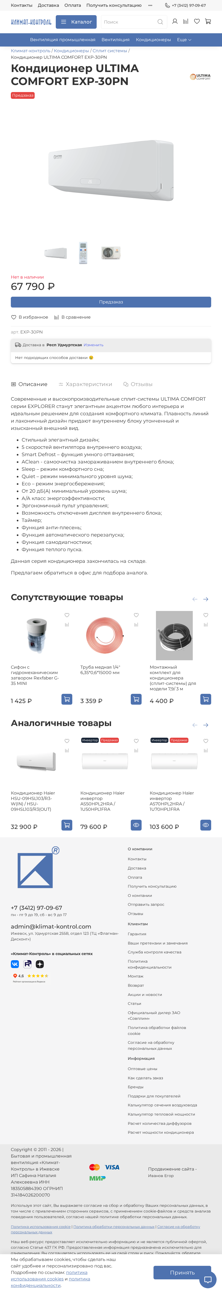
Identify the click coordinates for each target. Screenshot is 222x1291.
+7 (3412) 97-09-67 (189, 5)
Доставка (48, 5)
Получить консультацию (114, 5)
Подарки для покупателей (154, 1096)
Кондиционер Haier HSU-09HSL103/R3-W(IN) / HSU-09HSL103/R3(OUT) (33, 801)
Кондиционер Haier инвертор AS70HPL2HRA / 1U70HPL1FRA (172, 801)
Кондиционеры (153, 39)
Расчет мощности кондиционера (161, 1132)
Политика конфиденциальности (150, 964)
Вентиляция (116, 39)
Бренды (135, 1086)
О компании (140, 895)
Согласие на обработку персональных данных (151, 1045)
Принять (182, 1272)
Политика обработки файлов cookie (157, 1030)
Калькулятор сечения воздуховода (162, 1105)
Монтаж (135, 976)
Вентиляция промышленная (63, 39)
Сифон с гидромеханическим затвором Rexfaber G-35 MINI (35, 675)
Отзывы (135, 913)
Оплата (72, 5)
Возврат (136, 985)
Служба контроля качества (154, 952)
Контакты (21, 5)
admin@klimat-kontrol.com (51, 926)
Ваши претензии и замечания (158, 943)
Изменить (93, 344)
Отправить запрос (146, 904)
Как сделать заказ (145, 1078)
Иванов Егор (161, 1175)
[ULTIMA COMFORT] (200, 76)
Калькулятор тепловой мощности (161, 1114)
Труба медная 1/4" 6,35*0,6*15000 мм (100, 670)
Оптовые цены (142, 1068)
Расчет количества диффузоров (160, 1123)
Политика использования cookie (41, 1227)
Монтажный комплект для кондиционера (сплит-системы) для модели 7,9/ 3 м (173, 678)
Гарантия (137, 934)
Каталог (81, 22)
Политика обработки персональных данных (114, 1227)
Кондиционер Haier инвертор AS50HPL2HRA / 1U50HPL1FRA (102, 801)
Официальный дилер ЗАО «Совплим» (154, 1015)
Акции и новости (145, 994)
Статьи (134, 1003)
